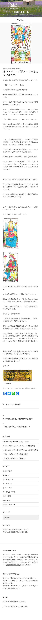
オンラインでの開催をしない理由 (14, 601)
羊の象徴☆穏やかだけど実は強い (14, 458)
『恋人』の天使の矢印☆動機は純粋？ (16, 454)
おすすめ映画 (7, 471)
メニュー (22, 20)
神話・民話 (7, 496)
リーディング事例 (9, 492)
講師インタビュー (9, 504)
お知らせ (6, 475)
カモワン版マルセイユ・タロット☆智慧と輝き (19, 446)
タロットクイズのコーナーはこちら (15, 606)
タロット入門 (7, 483)
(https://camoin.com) (13, 565)
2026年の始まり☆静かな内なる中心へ (16, 442)
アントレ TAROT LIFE (16, 12)
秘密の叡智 (17, 404)
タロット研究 (7, 488)
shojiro (18, 68)
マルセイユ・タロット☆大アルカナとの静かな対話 (20, 450)
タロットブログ (10, 404)
